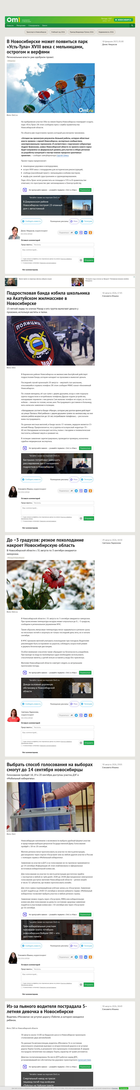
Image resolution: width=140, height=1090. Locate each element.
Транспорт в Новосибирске (36, 32)
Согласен (123, 1088)
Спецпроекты (33, 25)
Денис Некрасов (109, 44)
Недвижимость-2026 (106, 32)
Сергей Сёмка (63, 155)
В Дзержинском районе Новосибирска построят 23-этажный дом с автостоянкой (42, 205)
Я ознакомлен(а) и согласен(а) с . (39, 263)
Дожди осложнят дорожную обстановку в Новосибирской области (39, 688)
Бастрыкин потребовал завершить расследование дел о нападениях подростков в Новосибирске (41, 463)
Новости (10, 25)
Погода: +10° (106, 19)
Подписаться (85, 190)
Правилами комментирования (48, 263)
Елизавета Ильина (110, 296)
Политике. (115, 1088)
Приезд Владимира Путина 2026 (81, 32)
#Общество (11, 61)
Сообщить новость (33, 221)
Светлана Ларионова (111, 543)
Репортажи (21, 25)
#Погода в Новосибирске (16, 558)
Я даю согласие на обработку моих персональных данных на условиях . (46, 259)
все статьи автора (26, 234)
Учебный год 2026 (58, 32)
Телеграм (88, 221)
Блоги (44, 25)
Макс (75, 221)
